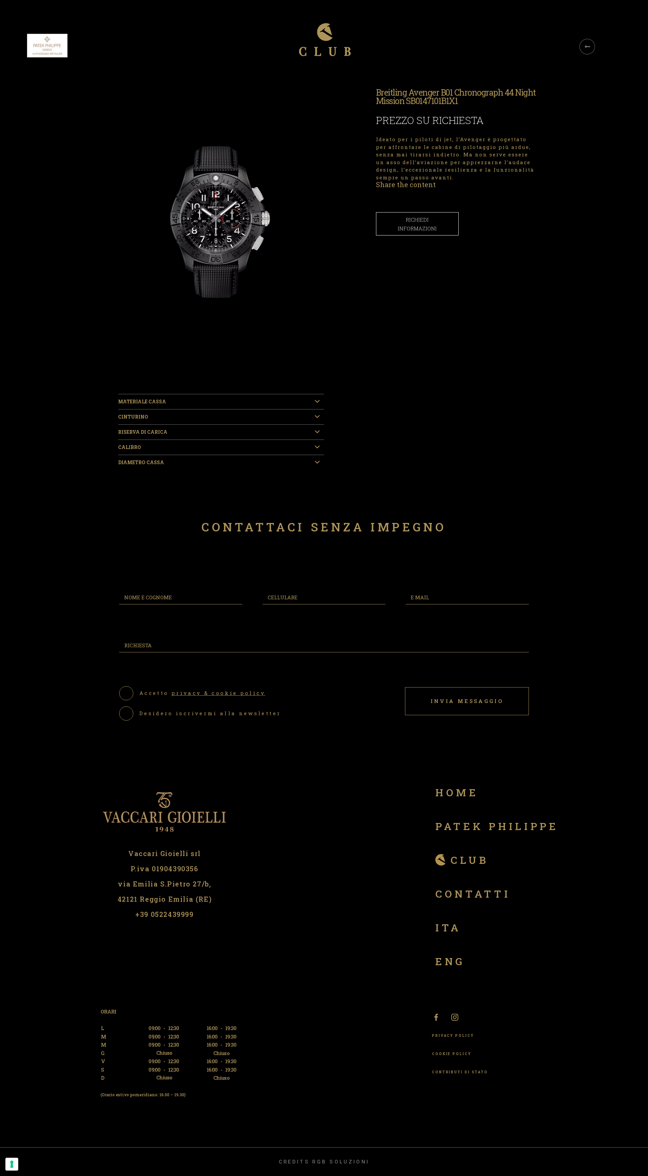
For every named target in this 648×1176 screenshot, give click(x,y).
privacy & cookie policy (218, 693)
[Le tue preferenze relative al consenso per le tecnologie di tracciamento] (11, 1164)
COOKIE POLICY (451, 1054)
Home (457, 792)
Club (470, 860)
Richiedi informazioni (417, 224)
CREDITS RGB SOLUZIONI (324, 1162)
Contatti (473, 893)
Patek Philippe (497, 826)
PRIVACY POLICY (453, 1035)
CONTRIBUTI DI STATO (460, 1072)
